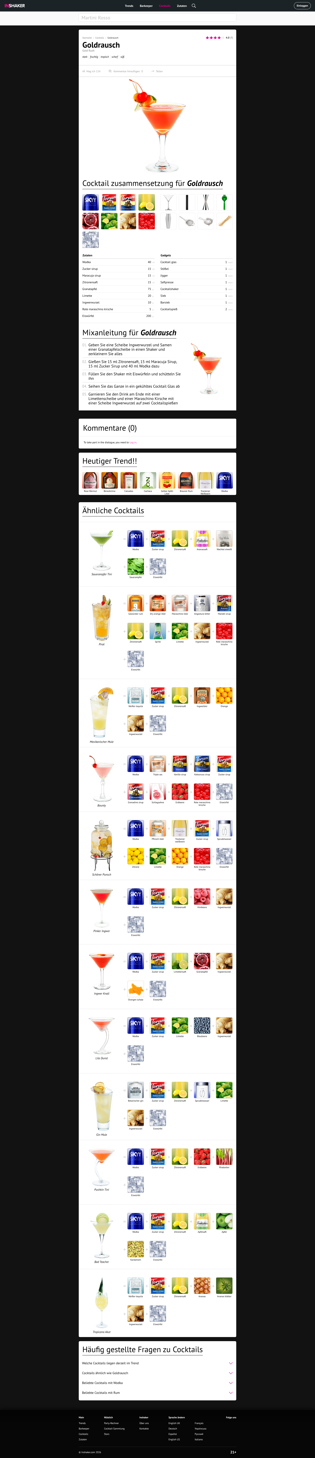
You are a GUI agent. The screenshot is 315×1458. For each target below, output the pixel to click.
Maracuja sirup (91, 275)
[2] (211, 37)
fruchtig (94, 57)
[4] (219, 37)
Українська (200, 1428)
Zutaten (182, 6)
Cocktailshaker (169, 289)
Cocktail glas (168, 262)
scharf (115, 57)
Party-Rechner (111, 1423)
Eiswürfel (88, 316)
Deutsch (172, 1428)
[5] (223, 37)
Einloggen (302, 5)
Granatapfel (89, 289)
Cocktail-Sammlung (114, 1428)
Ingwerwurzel (90, 302)
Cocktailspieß (168, 309)
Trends (129, 6)
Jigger (164, 275)
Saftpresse (166, 282)
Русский (199, 1434)
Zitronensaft (90, 282)
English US (174, 1439)
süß (122, 57)
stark (84, 57)
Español (172, 1434)
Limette (87, 296)
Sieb (163, 296)
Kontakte (144, 1428)
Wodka (86, 262)
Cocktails (164, 6)
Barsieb (165, 302)
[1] (207, 37)
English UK (174, 1423)
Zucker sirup (90, 269)
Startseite (87, 37)
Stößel (164, 269)
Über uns (144, 1423)
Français (199, 1423)
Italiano (199, 1439)
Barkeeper (146, 6)
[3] (215, 37)
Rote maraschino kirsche (97, 309)
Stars (106, 1434)
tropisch (105, 57)
